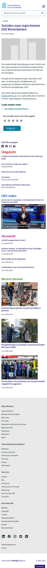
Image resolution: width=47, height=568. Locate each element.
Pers (3, 480)
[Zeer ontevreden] (5, 120)
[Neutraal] (13, 120)
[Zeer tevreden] (21, 120)
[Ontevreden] (9, 120)
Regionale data (7, 428)
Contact (4, 477)
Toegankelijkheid (7, 518)
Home (5, 21)
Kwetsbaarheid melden (10, 521)
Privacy (4, 462)
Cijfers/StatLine (7, 411)
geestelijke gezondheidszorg (16, 109)
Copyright (5, 511)
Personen (4, 459)
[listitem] (2, 146)
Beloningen (5, 465)
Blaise (3, 437)
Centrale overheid (8, 452)
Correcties (5, 497)
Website (4, 508)
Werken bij (5, 490)
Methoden (5, 434)
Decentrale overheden (9, 455)
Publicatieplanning (8, 545)
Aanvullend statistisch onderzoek (13, 424)
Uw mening (40, 566)
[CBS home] (12, 4)
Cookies (4, 515)
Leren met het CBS (8, 493)
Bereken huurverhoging (10, 414)
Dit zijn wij (5, 483)
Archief (4, 525)
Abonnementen (7, 528)
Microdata (5, 421)
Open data (5, 418)
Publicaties (5, 431)
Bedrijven (5, 449)
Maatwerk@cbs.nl (8, 96)
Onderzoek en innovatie (10, 487)
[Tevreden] (17, 120)
